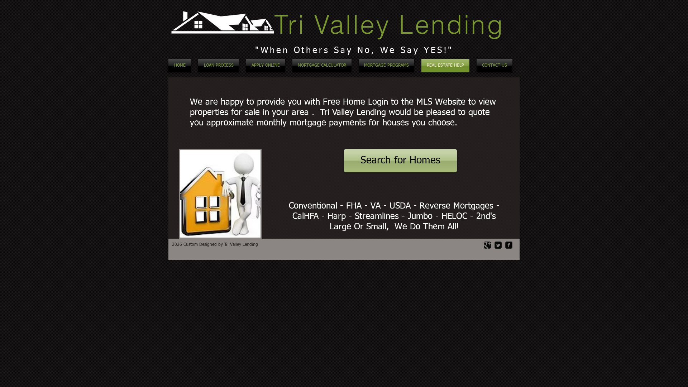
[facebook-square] (508, 245)
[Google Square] (487, 245)
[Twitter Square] (498, 245)
